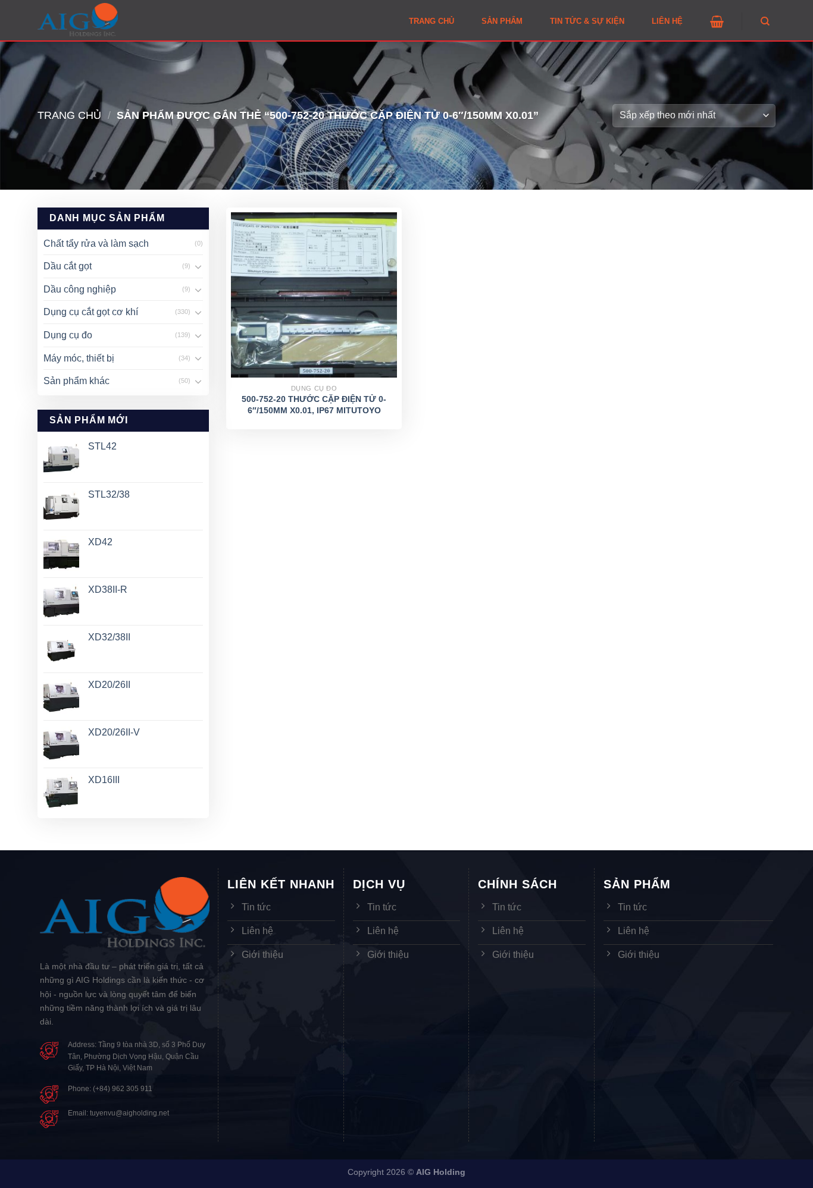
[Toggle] (198, 266)
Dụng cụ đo (67, 335)
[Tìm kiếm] (765, 21)
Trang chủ (69, 115)
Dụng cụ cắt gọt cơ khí (90, 312)
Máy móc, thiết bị (78, 358)
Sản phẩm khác (76, 381)
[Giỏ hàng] (717, 21)
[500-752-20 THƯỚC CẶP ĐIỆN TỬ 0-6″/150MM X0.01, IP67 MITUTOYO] (314, 295)
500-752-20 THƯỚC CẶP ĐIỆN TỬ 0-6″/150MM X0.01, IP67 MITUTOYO (314, 404)
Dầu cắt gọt (67, 266)
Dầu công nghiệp (79, 289)
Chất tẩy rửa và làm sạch (96, 243)
